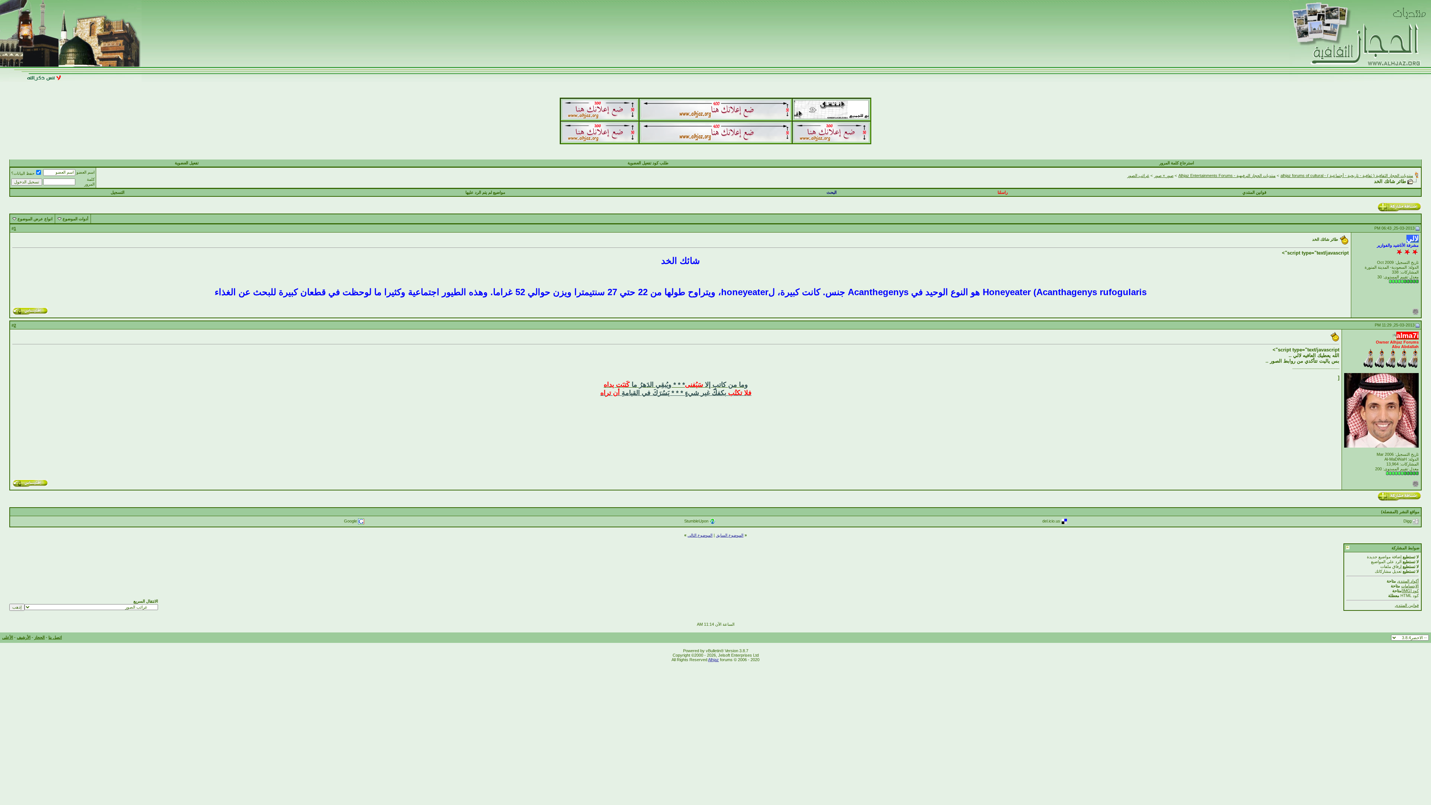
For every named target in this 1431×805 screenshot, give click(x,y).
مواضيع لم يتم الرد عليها (485, 192)
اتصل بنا (55, 637)
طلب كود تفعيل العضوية (648, 163)
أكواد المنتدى (1408, 581)
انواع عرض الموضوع (35, 219)
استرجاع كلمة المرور (1176, 163)
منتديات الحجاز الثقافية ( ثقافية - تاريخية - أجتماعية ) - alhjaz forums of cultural (1346, 175)
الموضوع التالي (700, 535)
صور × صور (1163, 175)
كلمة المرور (89, 181)
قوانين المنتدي (1254, 192)
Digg (1407, 521)
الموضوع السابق (729, 535)
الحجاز (39, 637)
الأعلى (7, 637)
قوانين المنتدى (1407, 605)
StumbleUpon (696, 521)
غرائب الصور (1138, 175)
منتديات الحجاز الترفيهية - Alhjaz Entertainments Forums (1227, 175)
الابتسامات (1410, 586)
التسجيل (117, 192)
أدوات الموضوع (75, 219)
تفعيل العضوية (187, 163)
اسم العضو (85, 172)
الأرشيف (24, 637)
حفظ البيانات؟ (23, 173)
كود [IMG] (1410, 590)
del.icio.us (1051, 521)
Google (350, 521)
